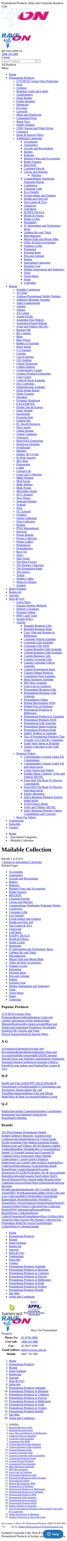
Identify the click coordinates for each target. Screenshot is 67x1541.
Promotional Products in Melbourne (30, 1279)
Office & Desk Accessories (40, 242)
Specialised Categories (37, 262)
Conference (30, 185)
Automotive (31, 145)
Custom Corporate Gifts (38, 659)
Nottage (21, 504)
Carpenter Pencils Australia (40, 639)
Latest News (23, 602)
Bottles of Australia (27, 343)
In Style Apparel (26, 457)
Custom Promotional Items (39, 669)
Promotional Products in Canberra (29, 1273)
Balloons (29, 155)
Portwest (21, 531)
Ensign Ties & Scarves (29, 407)
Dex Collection (25, 383)
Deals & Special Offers (30, 135)
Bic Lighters (23, 333)
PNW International (27, 528)
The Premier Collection (30, 565)
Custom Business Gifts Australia (43, 652)
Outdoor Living (33, 245)
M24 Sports (23, 481)
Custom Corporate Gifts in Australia (27, 1455)
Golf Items (30, 208)
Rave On (21, 551)
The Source (23, 571)
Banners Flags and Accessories (42, 158)
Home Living (32, 219)
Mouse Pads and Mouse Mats (41, 239)
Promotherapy (24, 548)
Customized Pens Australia (39, 676)
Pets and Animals (34, 256)
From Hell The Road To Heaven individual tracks (43, 788)
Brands (13, 286)
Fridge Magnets (25, 101)
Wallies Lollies (25, 578)
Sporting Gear (32, 266)
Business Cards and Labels (32, 91)
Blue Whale (23, 340)
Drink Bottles (24, 98)
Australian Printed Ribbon (31, 323)
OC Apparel (23, 511)
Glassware (30, 205)
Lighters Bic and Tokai (37, 232)
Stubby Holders (25, 124)
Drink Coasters (25, 393)
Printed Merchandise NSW (39, 703)
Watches (36, 175)
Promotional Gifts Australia (40, 723)
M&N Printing (25, 477)
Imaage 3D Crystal (27, 454)
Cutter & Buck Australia (30, 380)
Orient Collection (26, 518)
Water (27, 279)
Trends (20, 575)
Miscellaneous (32, 235)
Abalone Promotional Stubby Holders (38, 296)
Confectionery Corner (29, 370)
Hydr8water (23, 447)
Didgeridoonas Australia (30, 387)
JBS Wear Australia (35, 682)
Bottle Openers (33, 161)
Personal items (32, 252)
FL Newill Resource (28, 424)
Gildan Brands (25, 430)
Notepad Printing (26, 501)
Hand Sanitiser (17, 588)
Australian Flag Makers (30, 319)
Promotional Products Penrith (26, 1290)
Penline (20, 524)
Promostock (23, 545)
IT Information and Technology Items (31, 949)
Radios (28, 259)
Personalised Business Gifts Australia (27, 1478)
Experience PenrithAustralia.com (46, 1526)
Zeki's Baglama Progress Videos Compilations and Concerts (43, 812)
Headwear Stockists (28, 444)
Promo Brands (24, 535)
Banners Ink (23, 329)
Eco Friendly (31, 192)
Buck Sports (23, 346)
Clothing (21, 87)
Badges (28, 151)
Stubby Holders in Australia (40, 733)
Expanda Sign (24, 417)
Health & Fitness (34, 215)
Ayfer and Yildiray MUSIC (32, 326)
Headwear (22, 104)
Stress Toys (23, 121)
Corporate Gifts (33, 188)
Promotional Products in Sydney (28, 1286)
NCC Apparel (24, 494)
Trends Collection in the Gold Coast (27, 1517)
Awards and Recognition (38, 148)
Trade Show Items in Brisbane (41, 743)
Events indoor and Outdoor (40, 195)
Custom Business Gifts (37, 656)
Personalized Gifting (36, 699)
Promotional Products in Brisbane (28, 1269)
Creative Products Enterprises (33, 373)
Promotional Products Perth (40, 729)
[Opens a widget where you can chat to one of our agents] (53, 1534)
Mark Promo (23, 487)
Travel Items (31, 276)
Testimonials (16, 820)
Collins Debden (25, 366)
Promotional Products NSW (40, 719)
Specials (14, 595)
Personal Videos (25, 612)
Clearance (22, 131)
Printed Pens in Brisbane (38, 706)
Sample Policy (24, 619)
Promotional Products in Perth (26, 1283)
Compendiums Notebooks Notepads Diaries (39, 180)
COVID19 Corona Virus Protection (37, 81)
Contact (13, 827)
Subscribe (14, 824)
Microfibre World (26, 491)
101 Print (21, 292)
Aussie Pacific (24, 316)
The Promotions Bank (29, 568)
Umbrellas (30, 282)
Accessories (31, 141)
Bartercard (15, 592)
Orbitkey (21, 514)
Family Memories (34, 793)
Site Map (14, 1293)
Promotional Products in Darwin (28, 1276)
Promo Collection (26, 538)
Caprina (21, 353)
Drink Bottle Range (27, 390)
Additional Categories (29, 138)
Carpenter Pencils (34, 168)
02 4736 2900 (29, 1337)
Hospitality (30, 222)
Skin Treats (23, 558)
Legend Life (23, 471)
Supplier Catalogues (28, 289)
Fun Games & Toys (35, 202)
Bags (19, 84)
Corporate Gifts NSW (37, 645)
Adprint (20, 306)
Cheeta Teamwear (27, 363)
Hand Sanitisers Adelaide (38, 679)
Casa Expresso (25, 356)
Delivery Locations (27, 608)
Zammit (20, 585)
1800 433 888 (9, 54)
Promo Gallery (25, 541)
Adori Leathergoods (28, 303)
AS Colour (22, 313)
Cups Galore (23, 377)
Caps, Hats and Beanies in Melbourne (28, 1433)
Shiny (19, 555)
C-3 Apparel (23, 350)
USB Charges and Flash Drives (34, 128)
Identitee (21, 450)
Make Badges (24, 484)
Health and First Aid (36, 198)
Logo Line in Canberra (37, 686)
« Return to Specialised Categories (21, 862)
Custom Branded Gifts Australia (42, 649)
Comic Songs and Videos (39, 770)
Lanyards (21, 111)
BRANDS (30, 165)
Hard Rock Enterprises (29, 440)
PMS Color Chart (26, 615)
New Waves (23, 498)
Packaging (30, 249)
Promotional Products (21, 77)
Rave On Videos (26, 817)
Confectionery (24, 94)
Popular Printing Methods (31, 605)
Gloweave (22, 437)
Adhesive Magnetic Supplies (33, 299)
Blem (19, 336)
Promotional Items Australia (40, 726)
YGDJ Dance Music (36, 803)
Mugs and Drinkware (29, 114)
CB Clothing (23, 360)
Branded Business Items (38, 629)
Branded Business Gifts (38, 625)
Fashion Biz (23, 420)
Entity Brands (24, 410)
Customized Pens (26, 118)
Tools (27, 272)
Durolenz (21, 397)
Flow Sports (23, 427)
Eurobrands (23, 414)
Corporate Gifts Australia (38, 642)
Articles (20, 622)
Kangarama (23, 464)
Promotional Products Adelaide (27, 1266)
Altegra (20, 309)
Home (12, 74)
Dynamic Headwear (28, 400)
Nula (19, 508)
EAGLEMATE (25, 403)
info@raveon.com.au (33, 1349)
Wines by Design (26, 582)
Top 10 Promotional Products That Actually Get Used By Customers (44, 738)
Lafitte (20, 467)
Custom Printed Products (38, 672)
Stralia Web (24, 1526)
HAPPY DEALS (34, 212)
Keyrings (21, 108)
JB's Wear (22, 461)
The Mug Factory (26, 561)
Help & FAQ (16, 598)
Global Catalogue (26, 434)
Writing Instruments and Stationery (44, 269)
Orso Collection (25, 521)
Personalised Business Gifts (40, 689)
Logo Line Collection (29, 474)
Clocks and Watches (36, 171)
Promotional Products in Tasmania (44, 716)
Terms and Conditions (22, 1296)
